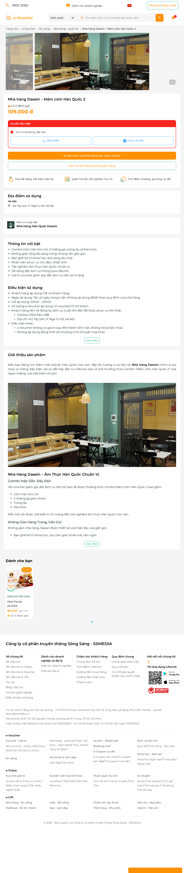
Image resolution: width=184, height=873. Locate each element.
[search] (160, 18)
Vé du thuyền (119, 781)
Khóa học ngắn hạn (149, 759)
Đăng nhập (169, 5)
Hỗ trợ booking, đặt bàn (31, 132)
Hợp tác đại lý (50, 671)
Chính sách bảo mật (125, 661)
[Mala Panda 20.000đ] (19, 579)
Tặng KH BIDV (59, 749)
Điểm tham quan (17, 785)
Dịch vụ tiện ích (147, 740)
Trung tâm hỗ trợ (88, 661)
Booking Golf (102, 746)
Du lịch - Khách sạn (105, 740)
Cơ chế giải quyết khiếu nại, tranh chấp (126, 674)
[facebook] (148, 661)
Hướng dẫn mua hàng (91, 672)
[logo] (19, 17)
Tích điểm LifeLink (89, 666)
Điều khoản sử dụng (19, 697)
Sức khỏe (68, 762)
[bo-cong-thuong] (158, 690)
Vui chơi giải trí (15, 775)
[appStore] (170, 682)
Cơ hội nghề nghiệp (19, 692)
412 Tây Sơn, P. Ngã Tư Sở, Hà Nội (33, 205)
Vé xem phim (14, 781)
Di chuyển (144, 775)
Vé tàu (141, 781)
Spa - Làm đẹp (59, 808)
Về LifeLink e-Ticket (19, 666)
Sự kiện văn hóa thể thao (66, 775)
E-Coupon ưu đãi (104, 751)
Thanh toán (84, 682)
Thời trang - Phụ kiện (162, 746)
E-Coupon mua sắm (117, 761)
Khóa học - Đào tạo (149, 754)
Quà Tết (142, 746)
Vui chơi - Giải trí (16, 740)
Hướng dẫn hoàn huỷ (91, 677)
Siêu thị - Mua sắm (149, 802)
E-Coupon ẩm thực (105, 757)
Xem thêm (92, 340)
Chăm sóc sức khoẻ (106, 802)
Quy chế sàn (120, 666)
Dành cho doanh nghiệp (87, 5)
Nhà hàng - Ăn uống (19, 802)
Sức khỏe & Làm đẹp (63, 757)
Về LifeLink (13, 661)
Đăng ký (154, 5)
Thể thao (69, 781)
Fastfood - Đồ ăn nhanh (21, 808)
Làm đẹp (55, 762)
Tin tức (10, 682)
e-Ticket (11, 770)
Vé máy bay (152, 785)
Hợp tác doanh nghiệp (56, 665)
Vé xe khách (155, 781)
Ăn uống (11, 758)
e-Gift (9, 797)
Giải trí (16, 750)
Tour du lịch (101, 781)
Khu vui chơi (33, 781)
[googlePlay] (170, 674)
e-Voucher (13, 735)
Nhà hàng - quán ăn (62, 740)
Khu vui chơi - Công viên (21, 746)
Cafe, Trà (81, 740)
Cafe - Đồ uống (59, 802)
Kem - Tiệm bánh (60, 745)
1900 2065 (20, 5)
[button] (92, 82)
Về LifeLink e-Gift (17, 677)
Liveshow (56, 781)
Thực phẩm (80, 745)
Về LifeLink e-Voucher (20, 672)
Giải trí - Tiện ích (147, 808)
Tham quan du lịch (105, 775)
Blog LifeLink (14, 687)
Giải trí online (30, 750)
